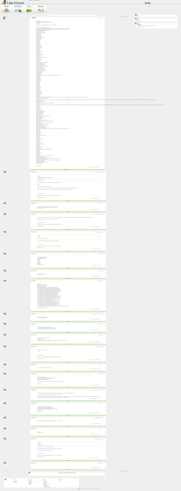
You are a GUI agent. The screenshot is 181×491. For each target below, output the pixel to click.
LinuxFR (34, 0)
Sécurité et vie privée (46, 484)
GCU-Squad (36, 0)
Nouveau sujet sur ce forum (139, 27)
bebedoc (102, 203)
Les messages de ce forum (43, 15)
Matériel (45, 485)
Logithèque (30, 483)
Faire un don (15, 482)
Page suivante (126, 16)
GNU (38, 0)
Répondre (65, 169)
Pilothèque (30, 484)
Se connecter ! (138, 16)
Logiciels (45, 481)
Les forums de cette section (36, 15)
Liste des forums (138, 20)
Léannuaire (30, 482)
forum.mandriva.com (40, 274)
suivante (103, 15)
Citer (68, 169)
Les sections (31, 15)
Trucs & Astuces (31, 481)
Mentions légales (15, 481)
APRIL (41, 195)
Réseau (45, 483)
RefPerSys (43, 197)
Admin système (46, 482)
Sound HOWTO (59, 189)
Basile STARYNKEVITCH (100, 214)
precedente (100, 15)
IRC (59, 481)
